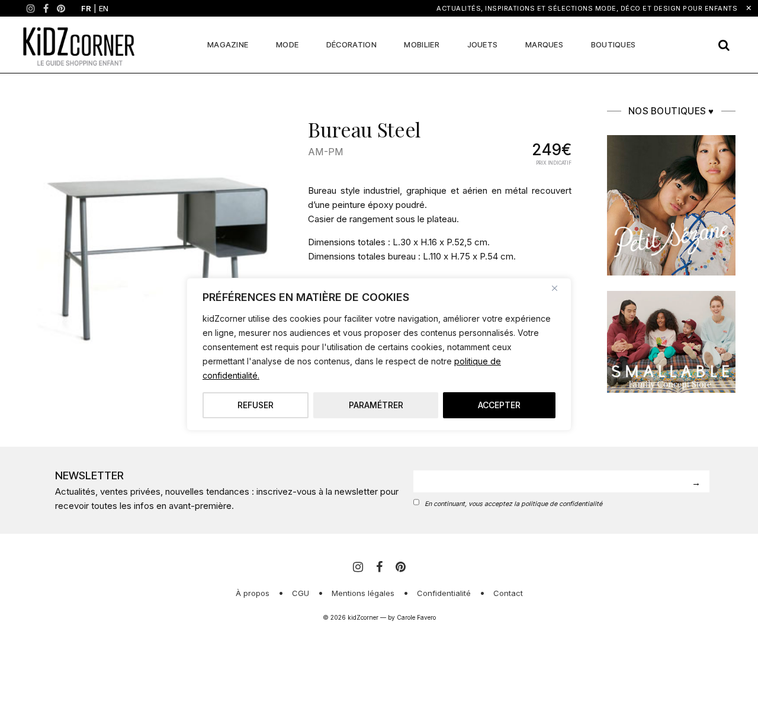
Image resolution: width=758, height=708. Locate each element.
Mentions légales (363, 593)
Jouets (482, 44)
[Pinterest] (61, 8)
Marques (544, 44)
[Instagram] (31, 8)
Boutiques (613, 44)
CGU (300, 593)
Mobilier (421, 44)
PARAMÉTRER (376, 405)
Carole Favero (416, 617)
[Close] (559, 288)
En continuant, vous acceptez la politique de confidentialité (513, 504)
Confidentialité (444, 593)
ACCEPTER (499, 405)
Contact (508, 593)
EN (103, 8)
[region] (379, 354)
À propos (252, 593)
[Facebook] (46, 8)
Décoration (351, 44)
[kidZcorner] (79, 45)
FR (86, 8)
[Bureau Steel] (154, 237)
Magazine (227, 44)
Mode (287, 44)
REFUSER (255, 405)
